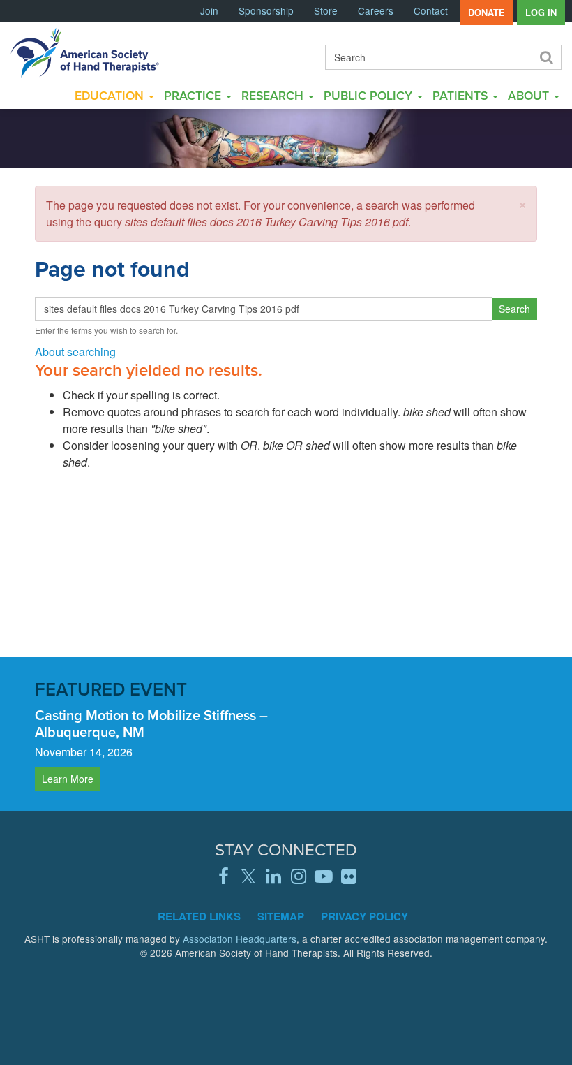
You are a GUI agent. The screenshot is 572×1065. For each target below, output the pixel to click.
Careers (375, 10)
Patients (461, 95)
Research (274, 95)
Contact (431, 10)
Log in (541, 12)
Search (545, 57)
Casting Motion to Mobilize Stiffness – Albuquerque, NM (151, 723)
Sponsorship (266, 10)
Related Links (199, 916)
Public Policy (370, 95)
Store (326, 10)
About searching (75, 352)
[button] (522, 203)
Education (111, 95)
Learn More (67, 779)
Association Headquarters (239, 939)
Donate (486, 12)
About (530, 95)
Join (209, 10)
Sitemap (280, 916)
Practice (194, 95)
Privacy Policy (364, 916)
